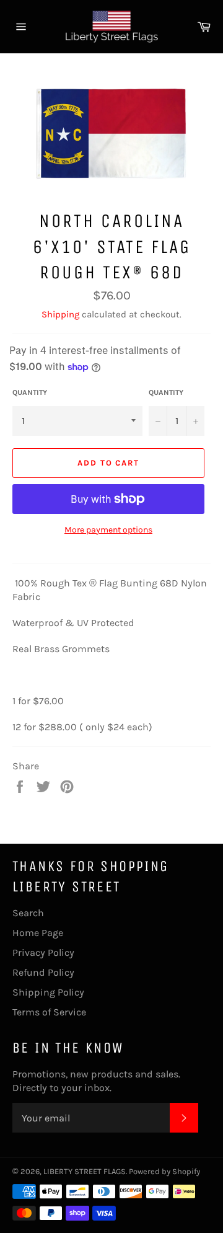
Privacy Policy (43, 952)
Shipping (60, 314)
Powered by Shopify (164, 1171)
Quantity (29, 392)
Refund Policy (43, 972)
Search (28, 913)
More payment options (108, 529)
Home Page (37, 933)
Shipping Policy (48, 992)
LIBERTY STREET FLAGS (84, 1171)
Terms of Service (49, 1012)
